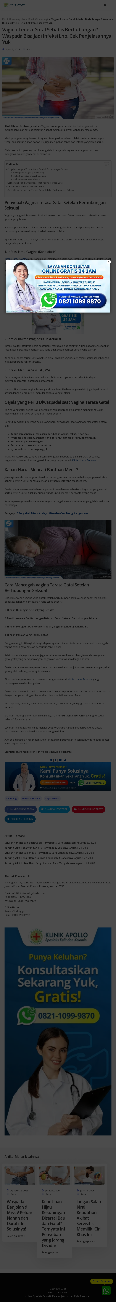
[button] (58, 651)
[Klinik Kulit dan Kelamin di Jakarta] (58, 286)
